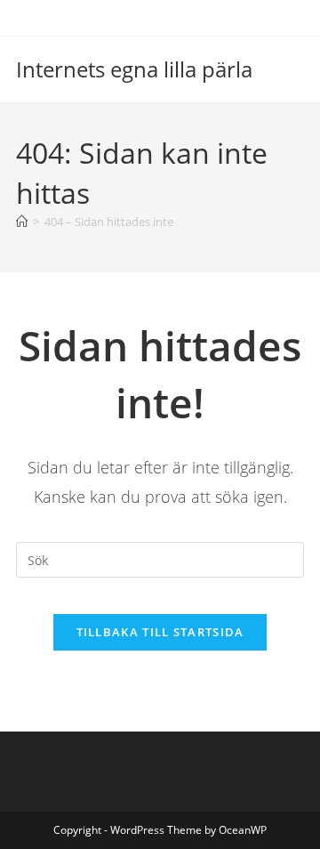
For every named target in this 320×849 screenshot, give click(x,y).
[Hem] (22, 222)
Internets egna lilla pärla (134, 69)
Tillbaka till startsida (160, 632)
